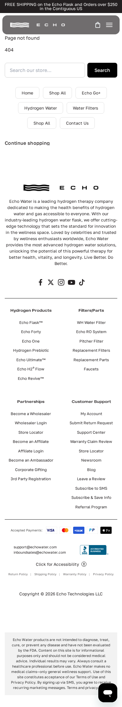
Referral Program (91, 506)
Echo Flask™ (31, 322)
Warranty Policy (74, 574)
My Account (91, 413)
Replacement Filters (91, 350)
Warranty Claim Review (91, 441)
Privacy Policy (103, 574)
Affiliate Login (31, 451)
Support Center (91, 432)
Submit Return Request (91, 422)
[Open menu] (109, 25)
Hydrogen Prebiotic (31, 350)
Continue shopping (27, 143)
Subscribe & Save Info (91, 497)
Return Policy (18, 574)
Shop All (57, 92)
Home (27, 92)
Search (102, 70)
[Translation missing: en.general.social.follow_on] (40, 282)
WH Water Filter (91, 322)
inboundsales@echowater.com (40, 552)
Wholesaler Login (31, 422)
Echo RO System (91, 331)
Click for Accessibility (57, 564)
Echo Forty (31, 331)
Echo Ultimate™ (31, 359)
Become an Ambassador (31, 460)
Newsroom (91, 460)
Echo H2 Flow (30, 369)
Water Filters (85, 107)
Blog (91, 469)
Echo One (31, 341)
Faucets (91, 369)
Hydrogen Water (40, 107)
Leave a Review (91, 478)
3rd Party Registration (31, 478)
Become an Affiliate (31, 441)
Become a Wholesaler (31, 413)
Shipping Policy (45, 574)
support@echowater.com (35, 547)
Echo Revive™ (31, 378)
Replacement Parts (91, 359)
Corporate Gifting (31, 469)
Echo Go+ (91, 92)
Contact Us (77, 123)
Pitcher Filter (91, 341)
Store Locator (30, 432)
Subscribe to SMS (91, 488)
